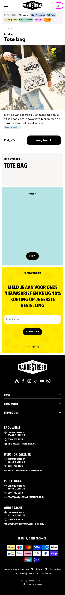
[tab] (31, 106)
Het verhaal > (12, 127)
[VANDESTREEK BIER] (32, 367)
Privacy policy (32, 346)
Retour (39, 569)
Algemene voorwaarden (16, 569)
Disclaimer (46, 573)
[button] (6, 5)
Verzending (55, 569)
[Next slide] (59, 77)
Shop (6, 28)
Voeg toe (44, 140)
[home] (32, 5)
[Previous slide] (6, 77)
